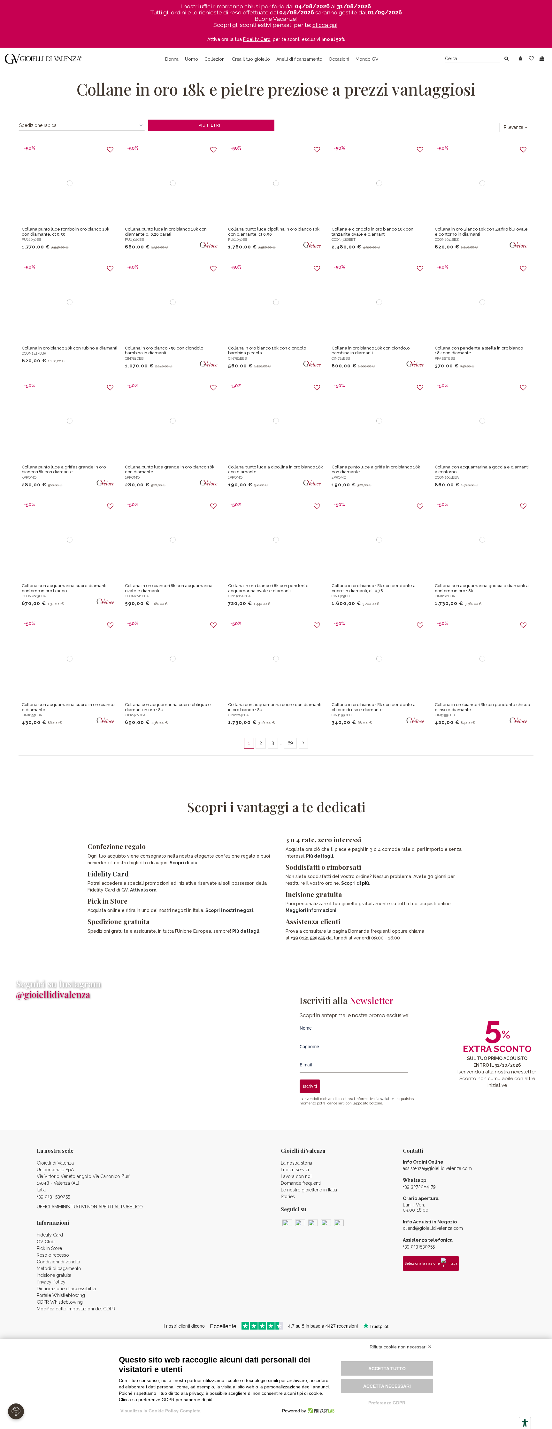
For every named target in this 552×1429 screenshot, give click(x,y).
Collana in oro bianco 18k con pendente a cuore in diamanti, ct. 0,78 (374, 588)
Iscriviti (310, 1086)
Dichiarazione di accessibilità (66, 1288)
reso (235, 12)
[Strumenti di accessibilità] (525, 1423)
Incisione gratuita (54, 1275)
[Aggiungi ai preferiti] (110, 149)
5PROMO (29, 477)
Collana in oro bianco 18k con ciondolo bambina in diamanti (371, 351)
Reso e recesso (53, 1255)
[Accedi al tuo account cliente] (521, 58)
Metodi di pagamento (59, 1268)
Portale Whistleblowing (61, 1295)
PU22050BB (31, 239)
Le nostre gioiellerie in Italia (309, 1189)
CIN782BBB (237, 358)
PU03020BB (134, 239)
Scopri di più (183, 862)
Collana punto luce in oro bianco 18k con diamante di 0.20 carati (166, 232)
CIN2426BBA (135, 715)
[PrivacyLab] (320, 1411)
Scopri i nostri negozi (229, 910)
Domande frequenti (301, 1183)
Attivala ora (143, 889)
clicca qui (324, 24)
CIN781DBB (134, 358)
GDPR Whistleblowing (60, 1302)
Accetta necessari (387, 1386)
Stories (288, 1196)
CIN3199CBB (445, 715)
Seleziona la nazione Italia (430, 1263)
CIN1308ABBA (239, 596)
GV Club (46, 1241)
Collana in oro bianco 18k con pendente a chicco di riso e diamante (374, 707)
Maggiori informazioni (311, 910)
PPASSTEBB (445, 358)
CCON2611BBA (137, 596)
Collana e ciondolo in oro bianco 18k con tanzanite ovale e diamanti (372, 232)
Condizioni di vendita (58, 1261)
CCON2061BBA (447, 477)
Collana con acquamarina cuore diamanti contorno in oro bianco (64, 588)
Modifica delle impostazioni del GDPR (76, 1308)
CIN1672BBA (445, 596)
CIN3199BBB (341, 715)
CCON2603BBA (34, 596)
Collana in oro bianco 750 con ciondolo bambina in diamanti (164, 351)
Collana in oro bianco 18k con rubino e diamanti (69, 348)
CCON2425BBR (34, 353)
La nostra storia (296, 1163)
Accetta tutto (387, 1368)
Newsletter (385, 1098)
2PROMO (132, 477)
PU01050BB (237, 239)
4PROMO (339, 477)
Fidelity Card (108, 873)
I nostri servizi (295, 1169)
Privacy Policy (51, 1281)
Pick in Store (49, 1248)
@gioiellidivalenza (53, 994)
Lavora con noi (296, 1176)
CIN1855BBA (32, 715)
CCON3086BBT (344, 239)
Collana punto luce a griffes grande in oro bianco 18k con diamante (64, 470)
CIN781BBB (341, 358)
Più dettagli (245, 931)
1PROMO (235, 477)
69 (290, 742)
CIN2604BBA (238, 715)
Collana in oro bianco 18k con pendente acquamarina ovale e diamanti (268, 588)
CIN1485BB (340, 596)
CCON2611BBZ (447, 239)
